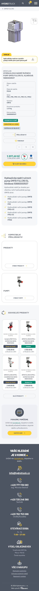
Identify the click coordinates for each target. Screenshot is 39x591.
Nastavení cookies (19, 576)
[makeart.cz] (24, 589)
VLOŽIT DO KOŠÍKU (20, 164)
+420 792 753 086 (19, 514)
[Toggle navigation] (36, 3)
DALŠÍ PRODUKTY (18, 396)
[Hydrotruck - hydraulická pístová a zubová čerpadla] (8, 4)
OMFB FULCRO (9, 9)
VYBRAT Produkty (18, 266)
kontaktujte (16, 423)
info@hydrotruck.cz (19, 473)
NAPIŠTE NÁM (18, 433)
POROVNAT (21, 141)
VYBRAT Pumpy (18, 298)
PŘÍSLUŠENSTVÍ (21, 135)
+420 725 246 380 (19, 499)
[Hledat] (23, 3)
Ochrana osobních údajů (19, 574)
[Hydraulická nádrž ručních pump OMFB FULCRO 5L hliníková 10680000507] (15, 31)
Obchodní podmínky (19, 571)
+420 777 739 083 (19, 485)
